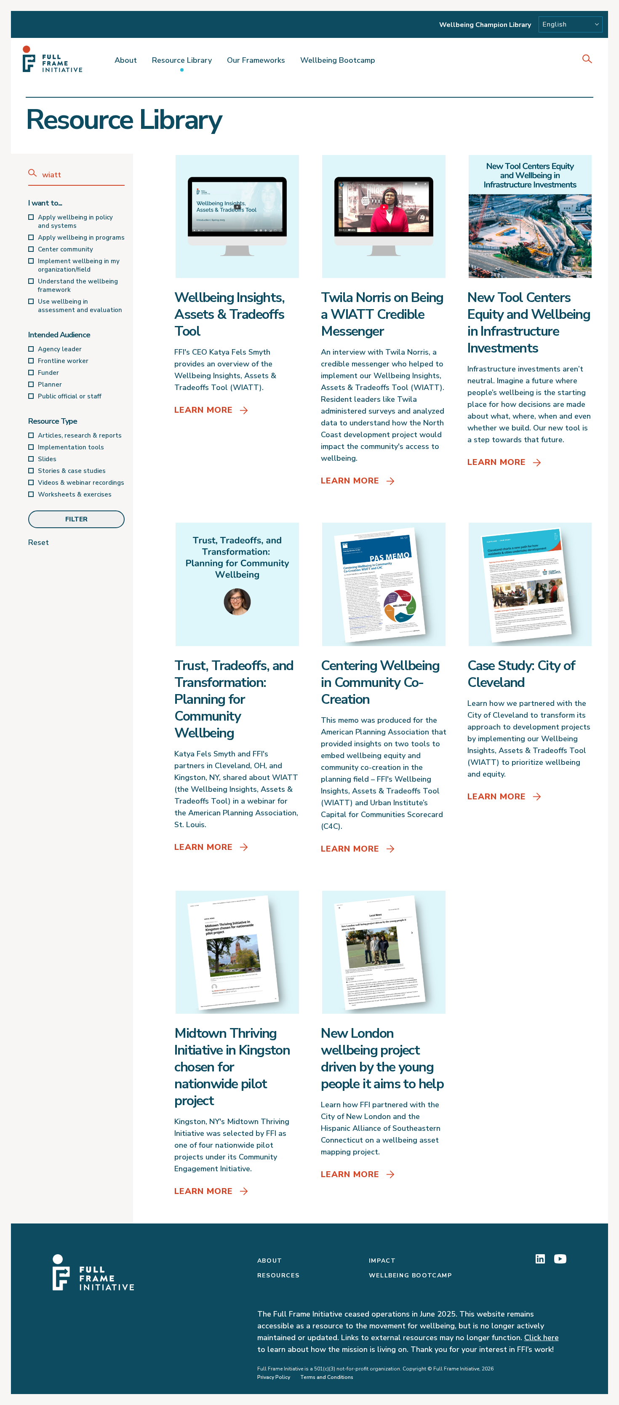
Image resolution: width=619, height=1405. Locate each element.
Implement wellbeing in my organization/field (79, 265)
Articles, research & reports (80, 435)
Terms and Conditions (326, 1377)
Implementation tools (71, 447)
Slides (47, 459)
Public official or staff (69, 396)
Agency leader (60, 349)
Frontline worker (63, 361)
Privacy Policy (273, 1377)
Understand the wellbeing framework (78, 285)
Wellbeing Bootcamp (337, 60)
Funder (48, 373)
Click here (541, 1338)
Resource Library (182, 60)
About (126, 60)
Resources (278, 1275)
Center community (65, 249)
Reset (38, 542)
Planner (50, 384)
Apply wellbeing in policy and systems (75, 221)
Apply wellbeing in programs (81, 237)
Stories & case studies (72, 471)
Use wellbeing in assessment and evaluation (80, 305)
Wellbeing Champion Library (485, 24)
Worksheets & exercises (75, 494)
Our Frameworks (256, 60)
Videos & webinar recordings (81, 482)
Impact (382, 1261)
